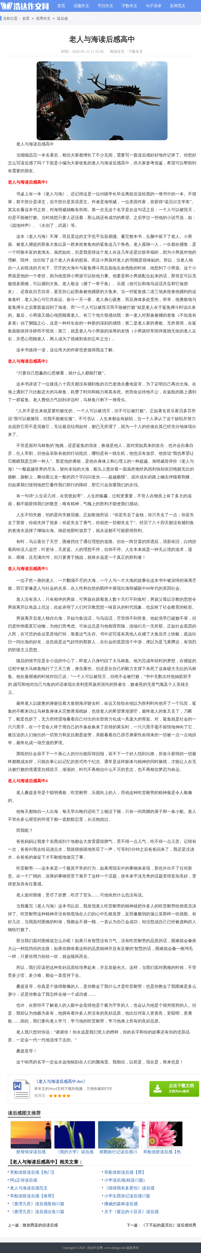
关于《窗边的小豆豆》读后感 (131, 1211)
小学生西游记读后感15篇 (127, 1196)
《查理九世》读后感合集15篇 (37, 1211)
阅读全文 (117, 52)
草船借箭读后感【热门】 (33, 1172)
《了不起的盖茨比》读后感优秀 (168, 1225)
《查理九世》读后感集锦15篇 (37, 1204)
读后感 (62, 18)
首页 (61, 6)
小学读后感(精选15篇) (124, 1180)
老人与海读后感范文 (29, 1188)
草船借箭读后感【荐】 (125, 1172)
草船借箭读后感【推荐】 (33, 1196)
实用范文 (178, 6)
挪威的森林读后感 (121, 1204)
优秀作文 (43, 18)
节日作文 (105, 6)
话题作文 (81, 6)
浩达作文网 (95, 1248)
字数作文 (129, 6)
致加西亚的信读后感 (40, 1225)
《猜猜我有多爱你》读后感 (129, 1188)
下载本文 (135, 52)
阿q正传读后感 (23, 1180)
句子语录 (153, 6)
